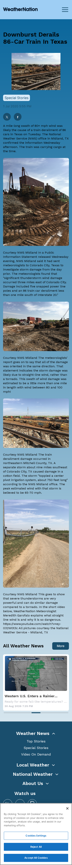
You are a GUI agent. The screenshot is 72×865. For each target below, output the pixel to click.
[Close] (67, 808)
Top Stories (36, 741)
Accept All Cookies (35, 857)
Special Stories (36, 748)
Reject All (36, 846)
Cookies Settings (36, 835)
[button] (36, 733)
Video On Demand (36, 754)
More (60, 646)
